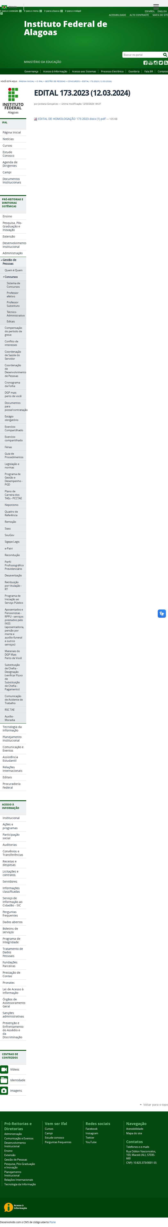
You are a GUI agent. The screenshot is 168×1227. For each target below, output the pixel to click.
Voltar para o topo (155, 1105)
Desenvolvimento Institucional (15, 1144)
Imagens (16, 1091)
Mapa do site (134, 1133)
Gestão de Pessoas (55, 81)
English (162, 11)
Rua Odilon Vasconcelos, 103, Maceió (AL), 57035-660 (141, 1155)
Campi (49, 1133)
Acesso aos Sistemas (84, 71)
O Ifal (39, 81)
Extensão (10, 1155)
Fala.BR (148, 71)
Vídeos (14, 1069)
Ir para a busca (53, 11)
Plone (52, 1222)
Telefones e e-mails (137, 1147)
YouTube (151, 63)
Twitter (161, 63)
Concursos (74, 81)
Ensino (8, 1151)
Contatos (163, 71)
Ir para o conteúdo (10, 11)
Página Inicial (26, 81)
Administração (13, 1134)
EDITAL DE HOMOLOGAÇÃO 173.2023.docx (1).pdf (71, 119)
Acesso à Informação (55, 71)
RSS (166, 63)
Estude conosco (54, 1137)
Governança (31, 71)
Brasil (13, 7)
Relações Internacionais (18, 1180)
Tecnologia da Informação (20, 1184)
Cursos (49, 1129)
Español (150, 11)
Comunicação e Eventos (18, 1138)
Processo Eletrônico (112, 71)
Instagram (156, 63)
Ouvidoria (134, 71)
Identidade (17, 1080)
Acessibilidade (134, 1129)
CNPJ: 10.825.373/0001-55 (141, 1162)
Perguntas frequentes (58, 1142)
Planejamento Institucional (12, 1173)
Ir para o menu (32, 11)
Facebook (145, 63)
